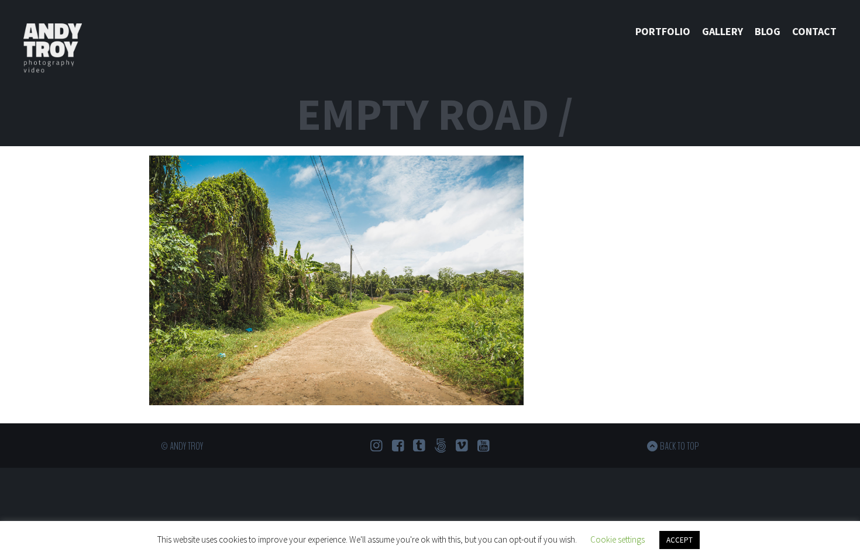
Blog (767, 31)
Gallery (722, 31)
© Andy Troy (182, 446)
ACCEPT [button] (679, 540)
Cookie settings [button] (617, 539)
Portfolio (662, 31)
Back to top (679, 446)
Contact (814, 31)
